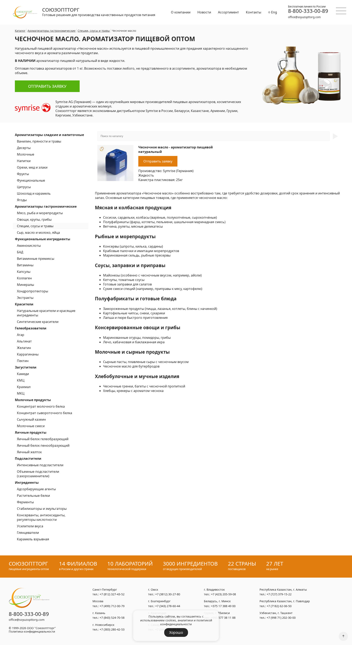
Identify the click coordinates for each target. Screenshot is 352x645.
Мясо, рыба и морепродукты (40, 213)
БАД (20, 252)
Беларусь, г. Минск (217, 601)
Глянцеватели (28, 532)
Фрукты (23, 174)
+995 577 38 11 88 (223, 618)
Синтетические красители (37, 321)
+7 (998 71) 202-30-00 (281, 618)
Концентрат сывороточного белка (44, 413)
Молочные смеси (31, 426)
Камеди (23, 374)
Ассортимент (228, 12)
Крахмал (24, 387)
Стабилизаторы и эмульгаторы (42, 508)
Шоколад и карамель (34, 193)
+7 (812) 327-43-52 (112, 594)
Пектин (23, 361)
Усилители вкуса (30, 526)
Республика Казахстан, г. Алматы (283, 589)
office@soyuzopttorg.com (304, 17)
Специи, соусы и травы (35, 226)
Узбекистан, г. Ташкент (276, 613)
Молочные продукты (33, 400)
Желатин (24, 348)
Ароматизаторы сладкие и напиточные (49, 135)
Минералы (25, 284)
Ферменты (25, 502)
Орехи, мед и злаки (32, 167)
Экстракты (25, 297)
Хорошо (176, 632)
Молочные (25, 154)
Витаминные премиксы (35, 258)
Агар (20, 334)
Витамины (25, 265)
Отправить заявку (47, 86)
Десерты (24, 148)
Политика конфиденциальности (32, 631)
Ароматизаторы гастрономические (46, 206)
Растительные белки (33, 495)
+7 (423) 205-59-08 (223, 594)
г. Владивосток (214, 589)
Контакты (253, 12)
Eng (273, 12)
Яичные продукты (30, 432)
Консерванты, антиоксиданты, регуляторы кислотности (41, 517)
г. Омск (153, 589)
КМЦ (20, 380)
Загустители (25, 367)
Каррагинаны (27, 354)
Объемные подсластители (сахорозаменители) (38, 473)
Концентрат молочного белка (41, 406)
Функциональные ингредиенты (42, 239)
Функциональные (31, 180)
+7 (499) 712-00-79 (112, 606)
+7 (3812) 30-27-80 (167, 594)
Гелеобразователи (30, 328)
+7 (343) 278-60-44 (167, 606)
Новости (204, 12)
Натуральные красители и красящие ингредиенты (46, 312)
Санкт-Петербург (104, 589)
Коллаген (24, 278)
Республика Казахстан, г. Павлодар (285, 601)
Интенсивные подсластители (40, 465)
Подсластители (28, 458)
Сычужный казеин (31, 419)
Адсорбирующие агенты (36, 489)
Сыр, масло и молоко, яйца (38, 232)
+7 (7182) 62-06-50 (279, 606)
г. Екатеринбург (159, 601)
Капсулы (23, 271)
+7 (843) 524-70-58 (112, 618)
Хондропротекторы (32, 291)
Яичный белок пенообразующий (43, 445)
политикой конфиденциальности (186, 622)
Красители (24, 304)
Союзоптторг (60, 9)
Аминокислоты (29, 245)
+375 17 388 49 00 (223, 606)
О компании (180, 12)
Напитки (24, 161)
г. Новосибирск (103, 624)
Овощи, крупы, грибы (34, 219)
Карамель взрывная (33, 539)
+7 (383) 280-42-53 (112, 629)
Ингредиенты (27, 482)
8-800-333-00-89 (308, 11)
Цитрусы (24, 187)
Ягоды (22, 200)
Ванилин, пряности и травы (39, 141)
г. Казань (98, 613)
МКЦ (20, 393)
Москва (97, 601)
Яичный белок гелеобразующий (42, 439)
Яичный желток (29, 452)
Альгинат (24, 341)
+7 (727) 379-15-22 (279, 594)
